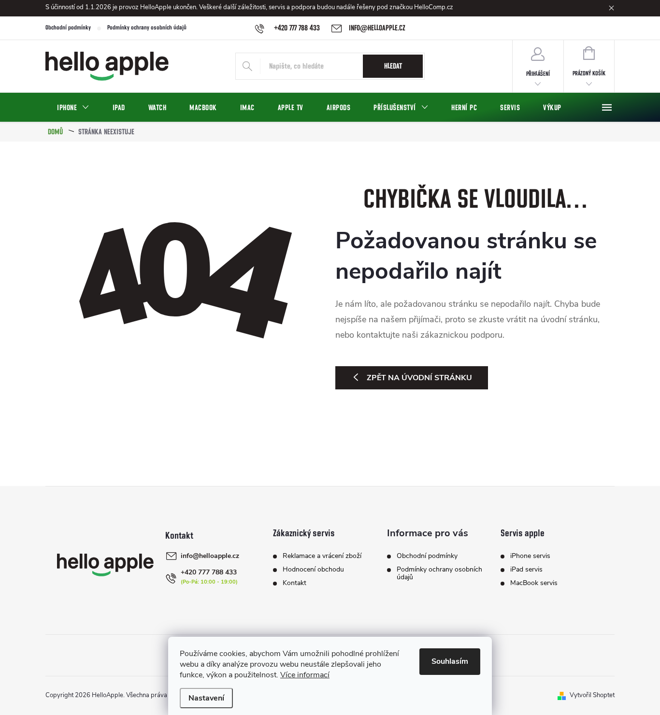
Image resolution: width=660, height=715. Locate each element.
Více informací (305, 675)
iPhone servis (530, 556)
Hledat (393, 66)
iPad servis (526, 569)
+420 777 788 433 (209, 572)
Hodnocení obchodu (313, 569)
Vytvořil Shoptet (592, 695)
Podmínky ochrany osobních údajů (147, 28)
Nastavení (206, 698)
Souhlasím (449, 661)
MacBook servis (534, 583)
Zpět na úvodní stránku (419, 377)
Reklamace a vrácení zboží (322, 556)
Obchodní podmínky (68, 28)
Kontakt (294, 583)
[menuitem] (73, 108)
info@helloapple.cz (210, 555)
